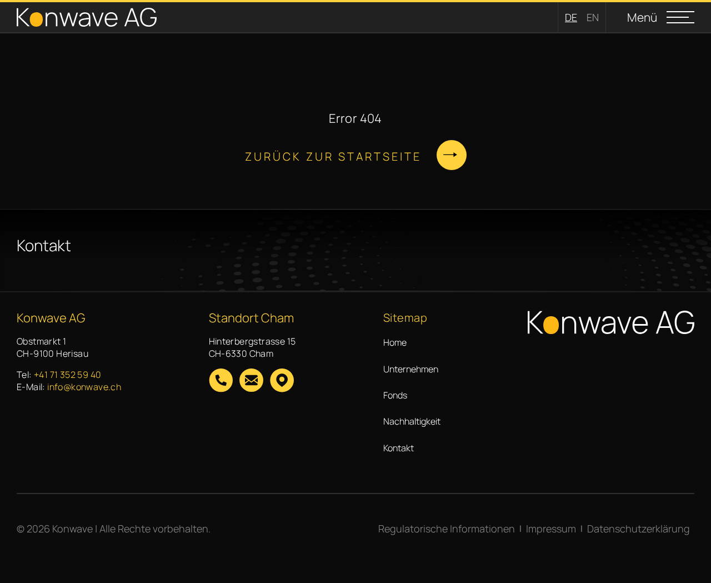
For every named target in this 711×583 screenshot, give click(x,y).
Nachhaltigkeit (411, 421)
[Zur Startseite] (87, 17)
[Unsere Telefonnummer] (221, 381)
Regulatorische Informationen (446, 528)
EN (593, 17)
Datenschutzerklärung (638, 528)
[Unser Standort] (282, 381)
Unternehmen (410, 369)
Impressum (551, 528)
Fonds (395, 395)
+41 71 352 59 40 (67, 374)
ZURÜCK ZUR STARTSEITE (333, 156)
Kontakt (398, 448)
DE (571, 17)
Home (395, 342)
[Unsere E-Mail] (251, 381)
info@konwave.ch (84, 387)
